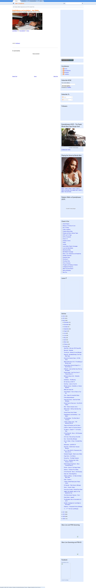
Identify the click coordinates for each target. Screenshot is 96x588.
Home (16, 1)
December (66, 322)
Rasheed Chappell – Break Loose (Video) (73, 454)
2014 (64, 316)
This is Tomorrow (66, 263)
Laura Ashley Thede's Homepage (70, 246)
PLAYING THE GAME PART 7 (72, 190)
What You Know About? (68, 268)
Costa (65, 68)
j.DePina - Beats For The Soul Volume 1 (72, 427)
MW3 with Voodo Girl (68, 389)
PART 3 (70, 188)
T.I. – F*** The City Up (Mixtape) (71, 508)
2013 (64, 318)
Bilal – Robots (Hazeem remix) (70, 406)
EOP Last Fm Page (67, 235)
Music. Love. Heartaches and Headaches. (72, 253)
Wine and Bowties (67, 270)
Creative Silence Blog (67, 231)
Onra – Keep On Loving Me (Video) (71, 395)
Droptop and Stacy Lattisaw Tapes (70, 233)
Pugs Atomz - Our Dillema (69, 456)
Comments (65, 99)
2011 (64, 512)
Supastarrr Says (66, 257)
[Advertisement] (23, 65)
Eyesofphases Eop (65, 562)
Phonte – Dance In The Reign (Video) (72, 467)
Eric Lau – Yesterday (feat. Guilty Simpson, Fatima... (71, 460)
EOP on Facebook (67, 237)
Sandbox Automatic (67, 255)
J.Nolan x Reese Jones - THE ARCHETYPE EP (70, 422)
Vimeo (27, 30)
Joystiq (64, 244)
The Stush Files (66, 261)
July (65, 333)
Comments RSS (33, 1)
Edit (40, 1)
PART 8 (80, 190)
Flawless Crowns (66, 240)
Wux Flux (65, 272)
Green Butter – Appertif (69, 497)
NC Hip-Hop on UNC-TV (69, 381)
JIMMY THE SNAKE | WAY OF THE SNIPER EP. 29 (72, 492)
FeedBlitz (69, 87)
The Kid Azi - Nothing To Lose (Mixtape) (72, 352)
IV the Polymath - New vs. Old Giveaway (73, 471)
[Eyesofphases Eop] (66, 578)
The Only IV (65, 259)
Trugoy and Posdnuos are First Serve (72, 425)
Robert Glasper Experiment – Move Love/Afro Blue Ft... (71, 464)
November (66, 324)
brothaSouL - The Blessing (70, 379)
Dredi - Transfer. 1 (68, 479)
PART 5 (78, 188)
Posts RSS (24, 1)
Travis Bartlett (22, 30)
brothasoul (18, 43)
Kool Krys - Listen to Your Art (70, 384)
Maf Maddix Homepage (68, 251)
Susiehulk (66, 72)
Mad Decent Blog (66, 250)
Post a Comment (36, 53)
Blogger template (31, 587)
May (65, 337)
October (66, 326)
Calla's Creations (66, 229)
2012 (64, 320)
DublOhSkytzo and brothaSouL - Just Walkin (25, 10)
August (65, 331)
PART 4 (74, 188)
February (66, 344)
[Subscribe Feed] (64, 3)
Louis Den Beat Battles (68, 248)
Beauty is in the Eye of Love (69, 225)
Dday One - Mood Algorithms (70, 473)
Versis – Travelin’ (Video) (69, 487)
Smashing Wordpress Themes (21, 587)
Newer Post (14, 76)
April (65, 339)
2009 (64, 516)
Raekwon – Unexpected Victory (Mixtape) (73, 506)
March (65, 342)
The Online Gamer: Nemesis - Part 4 (72, 495)
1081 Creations (19, 3)
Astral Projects (66, 223)
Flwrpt (64, 242)
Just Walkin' (14, 30)
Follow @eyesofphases (69, 397)
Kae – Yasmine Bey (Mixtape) (70, 439)
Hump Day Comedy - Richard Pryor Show (73, 489)
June (65, 335)
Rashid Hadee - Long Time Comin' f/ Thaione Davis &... (72, 373)
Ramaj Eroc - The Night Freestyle (71, 458)
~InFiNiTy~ (66, 74)
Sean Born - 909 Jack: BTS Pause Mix (72, 348)
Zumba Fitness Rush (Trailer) (70, 412)
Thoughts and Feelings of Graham (70, 265)
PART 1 (63, 188)
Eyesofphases (67, 70)
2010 (64, 514)
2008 (64, 518)
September (66, 329)
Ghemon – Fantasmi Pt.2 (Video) (71, 469)
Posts (64, 97)
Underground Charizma (68, 266)
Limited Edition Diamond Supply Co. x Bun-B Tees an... (72, 366)
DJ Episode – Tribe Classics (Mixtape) (72, 485)
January (66, 346)
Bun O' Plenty (66, 227)
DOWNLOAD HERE (66, 149)
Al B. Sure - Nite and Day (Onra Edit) (72, 436)
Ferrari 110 (65, 238)
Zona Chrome (37, 587)
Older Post (55, 76)
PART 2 (67, 188)
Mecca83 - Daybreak (68, 350)
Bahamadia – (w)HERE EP (70, 444)
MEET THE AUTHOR (66, 191)
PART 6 (63, 190)
